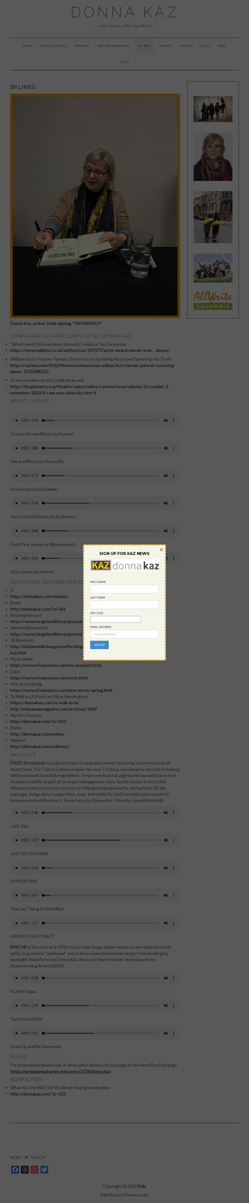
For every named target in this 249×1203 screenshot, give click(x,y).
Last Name (97, 597)
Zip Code (96, 613)
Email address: (101, 626)
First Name (98, 581)
